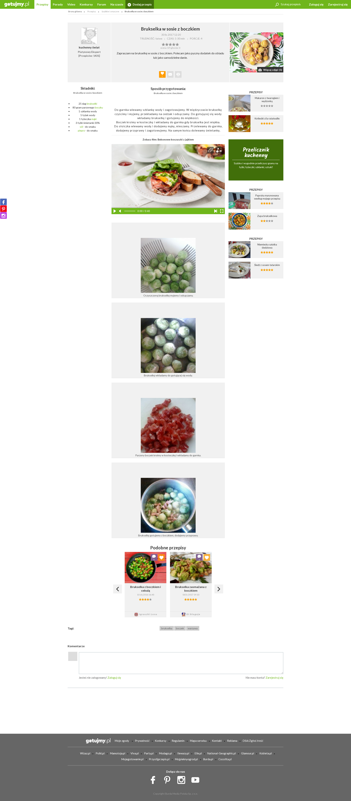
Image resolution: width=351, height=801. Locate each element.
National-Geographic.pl (221, 753)
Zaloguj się (316, 4)
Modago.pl (165, 753)
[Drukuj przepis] (178, 74)
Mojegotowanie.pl (132, 759)
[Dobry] (170, 44)
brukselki (92, 103)
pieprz (81, 130)
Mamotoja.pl (117, 753)
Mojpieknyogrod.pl (186, 759)
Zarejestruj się (338, 4)
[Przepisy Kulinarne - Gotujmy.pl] (16, 4)
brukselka (166, 628)
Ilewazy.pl (183, 753)
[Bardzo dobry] (174, 44)
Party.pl (149, 753)
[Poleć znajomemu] (170, 74)
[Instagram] (3, 215)
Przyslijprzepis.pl (159, 759)
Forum (101, 4)
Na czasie (116, 4)
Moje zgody (122, 740)
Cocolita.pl (225, 759)
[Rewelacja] (177, 44)
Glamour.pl (247, 753)
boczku (99, 107)
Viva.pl (135, 753)
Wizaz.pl (85, 753)
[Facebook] (3, 202)
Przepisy (42, 4)
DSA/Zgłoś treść (253, 740)
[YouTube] (196, 779)
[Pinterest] (3, 208)
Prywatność (142, 740)
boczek (180, 628)
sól (81, 126)
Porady (58, 4)
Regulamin (178, 740)
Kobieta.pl (265, 753)
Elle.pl (198, 753)
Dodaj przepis (142, 4)
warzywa (193, 628)
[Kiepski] (163, 44)
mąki (94, 119)
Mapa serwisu (198, 740)
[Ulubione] (161, 557)
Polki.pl (100, 753)
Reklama (232, 740)
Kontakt (217, 740)
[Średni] (167, 44)
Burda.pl (208, 759)
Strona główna (75, 11)
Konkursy (86, 4)
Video (71, 4)
